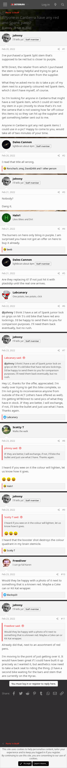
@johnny (7, 312)
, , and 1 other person (31, 168)
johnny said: (11, 448)
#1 (63, 49)
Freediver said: (12, 625)
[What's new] (55, 4)
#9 (63, 509)
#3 (63, 192)
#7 (63, 350)
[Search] (62, 4)
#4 (63, 228)
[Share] (58, 49)
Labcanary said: (12, 357)
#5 (63, 273)
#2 (63, 155)
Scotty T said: (11, 517)
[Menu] (5, 4)
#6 (63, 306)
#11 (63, 618)
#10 (63, 574)
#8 (63, 440)
